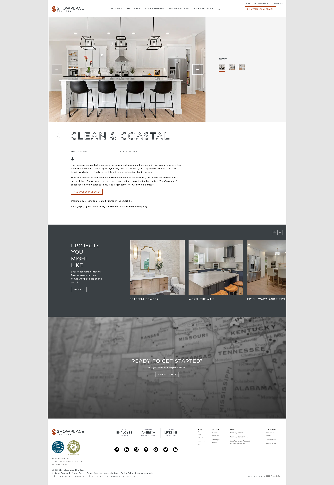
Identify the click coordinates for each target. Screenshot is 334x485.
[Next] (197, 69)
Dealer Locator (167, 375)
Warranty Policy (236, 433)
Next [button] (279, 232)
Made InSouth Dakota (148, 433)
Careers (248, 3)
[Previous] (57, 69)
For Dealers (276, 3)
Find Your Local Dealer (260, 9)
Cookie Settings (111, 473)
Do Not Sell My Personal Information (137, 473)
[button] (219, 9)
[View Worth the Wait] (216, 267)
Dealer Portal (271, 444)
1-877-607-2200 (59, 465)
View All (79, 290)
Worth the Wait (201, 299)
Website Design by (257, 476)
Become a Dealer (270, 434)
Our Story (200, 436)
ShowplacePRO (272, 440)
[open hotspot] (101, 55)
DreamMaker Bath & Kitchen (100, 201)
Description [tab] (79, 152)
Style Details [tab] (129, 152)
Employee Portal (261, 3)
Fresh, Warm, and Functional (271, 299)
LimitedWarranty (171, 433)
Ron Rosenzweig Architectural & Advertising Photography (118, 206)
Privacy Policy (78, 473)
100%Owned (124, 433)
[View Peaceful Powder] (157, 267)
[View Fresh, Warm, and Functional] (274, 267)
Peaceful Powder (144, 299)
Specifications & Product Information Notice (240, 442)
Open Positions (215, 434)
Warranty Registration (238, 437)
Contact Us (201, 443)
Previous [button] (274, 232)
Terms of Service (94, 473)
